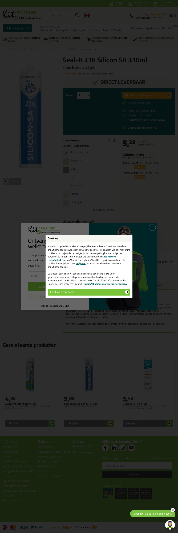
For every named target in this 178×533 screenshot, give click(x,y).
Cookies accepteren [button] (62, 292)
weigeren (81, 263)
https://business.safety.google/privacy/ (105, 284)
